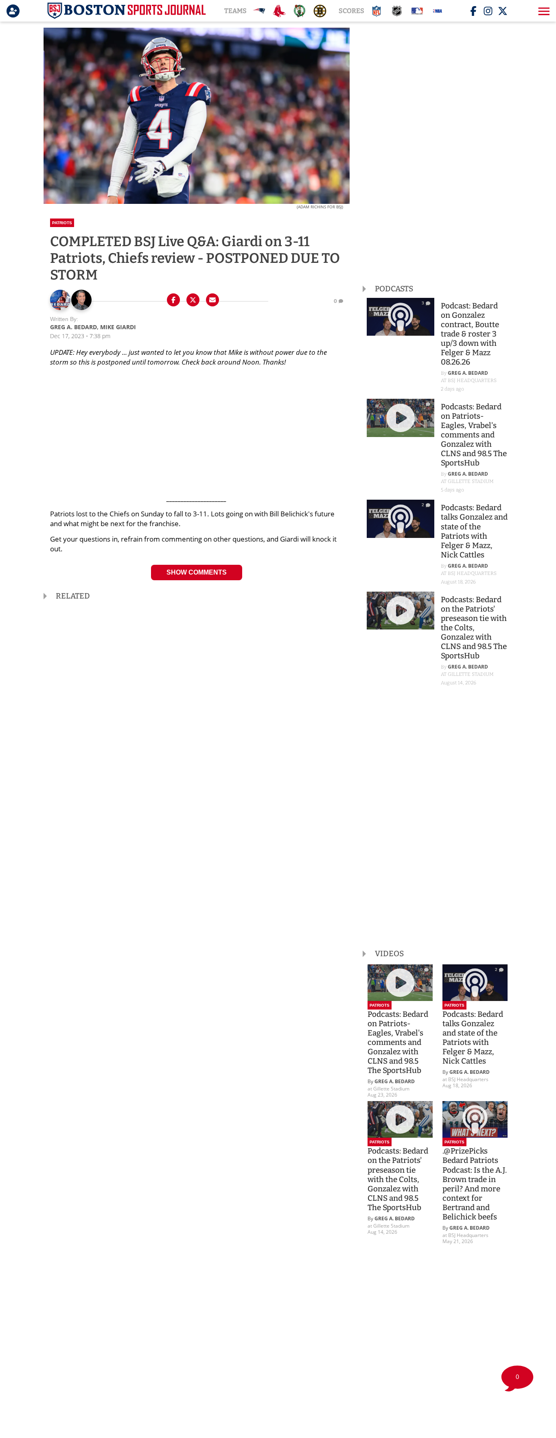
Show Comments (196, 572)
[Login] (15, 11)
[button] (542, 11)
